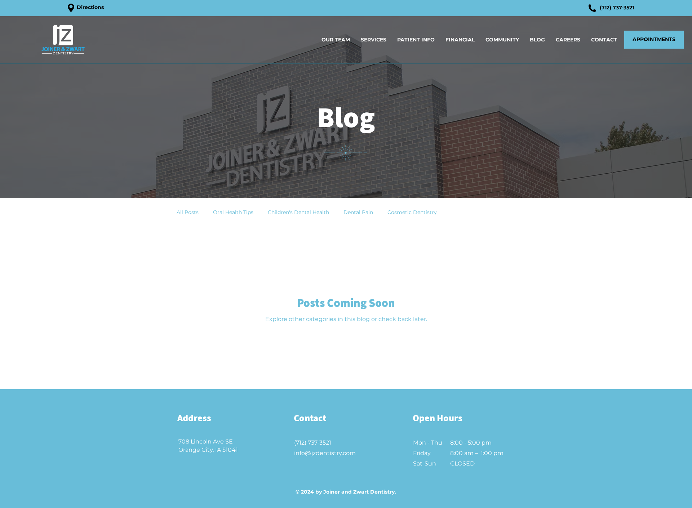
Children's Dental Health (298, 212)
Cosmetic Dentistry (412, 212)
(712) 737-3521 (617, 7)
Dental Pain (358, 212)
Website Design (326, 498)
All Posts (188, 212)
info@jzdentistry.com (325, 453)
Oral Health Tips (233, 212)
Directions (90, 7)
